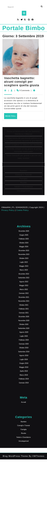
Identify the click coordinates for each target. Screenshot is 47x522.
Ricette (23, 183)
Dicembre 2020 (24, 316)
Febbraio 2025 (24, 239)
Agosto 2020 (23, 332)
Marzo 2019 (24, 375)
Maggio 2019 (23, 367)
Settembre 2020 (23, 328)
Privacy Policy (7, 210)
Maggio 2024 (23, 246)
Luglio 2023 (24, 262)
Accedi (23, 402)
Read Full (11, 117)
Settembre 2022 (23, 278)
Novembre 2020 (23, 320)
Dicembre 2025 (24, 231)
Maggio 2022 (23, 285)
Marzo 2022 (24, 289)
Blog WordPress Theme (15, 456)
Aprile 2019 (24, 371)
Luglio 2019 (24, 359)
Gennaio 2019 (24, 383)
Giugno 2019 (23, 363)
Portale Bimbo (23, 28)
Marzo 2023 (24, 270)
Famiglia (23, 179)
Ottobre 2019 (23, 348)
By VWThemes (36, 456)
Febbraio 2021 (24, 309)
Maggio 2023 (23, 266)
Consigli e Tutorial (23, 175)
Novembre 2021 (23, 301)
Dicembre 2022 (24, 274)
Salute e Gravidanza (23, 187)
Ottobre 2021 (23, 305)
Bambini (23, 171)
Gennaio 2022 (24, 293)
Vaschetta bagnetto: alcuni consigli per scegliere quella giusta (21, 81)
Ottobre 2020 (23, 324)
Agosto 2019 (23, 355)
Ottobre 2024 (23, 243)
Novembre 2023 (23, 254)
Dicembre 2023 (24, 250)
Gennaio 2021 (24, 313)
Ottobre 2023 (23, 258)
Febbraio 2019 (24, 379)
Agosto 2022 (23, 282)
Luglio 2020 (24, 336)
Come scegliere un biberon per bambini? (23, 145)
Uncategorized (23, 191)
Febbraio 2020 (24, 340)
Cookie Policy (22, 210)
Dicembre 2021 (24, 297)
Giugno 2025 (23, 235)
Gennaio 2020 (24, 344)
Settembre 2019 (23, 352)
